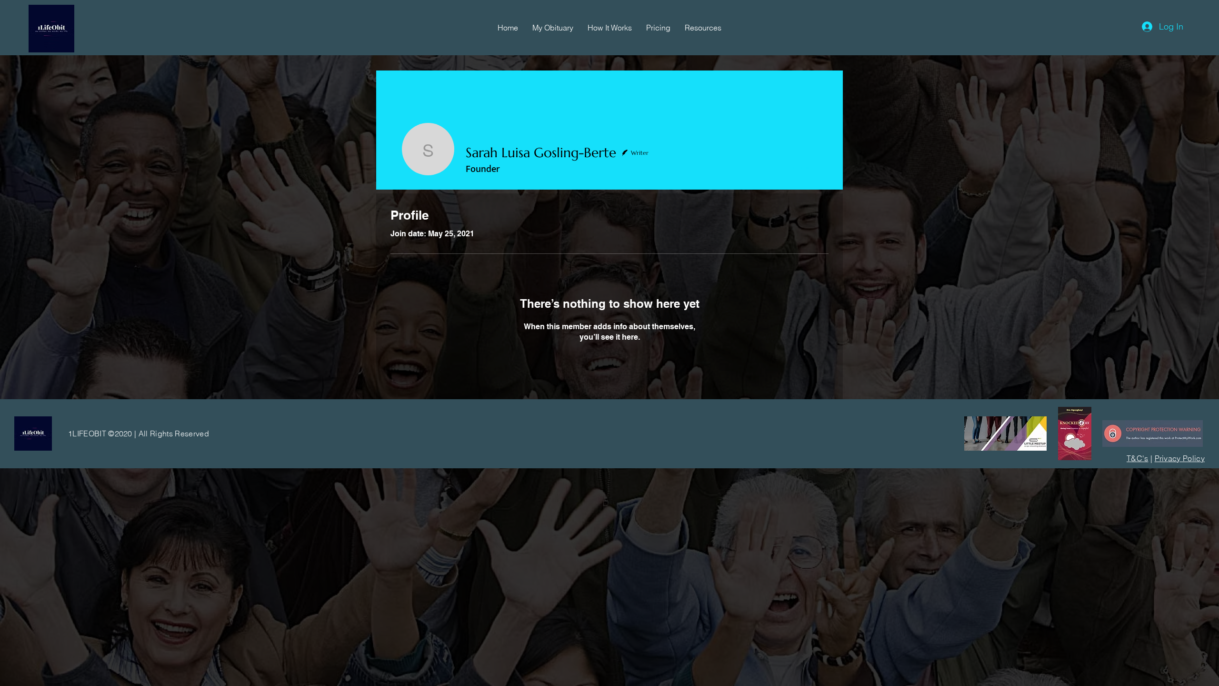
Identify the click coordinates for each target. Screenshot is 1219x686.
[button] (552, 28)
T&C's (1138, 458)
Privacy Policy (1180, 458)
